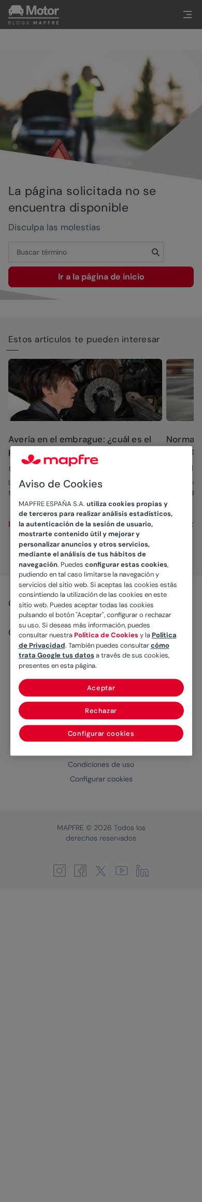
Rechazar (101, 711)
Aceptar (101, 688)
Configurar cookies (101, 734)
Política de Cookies (106, 635)
